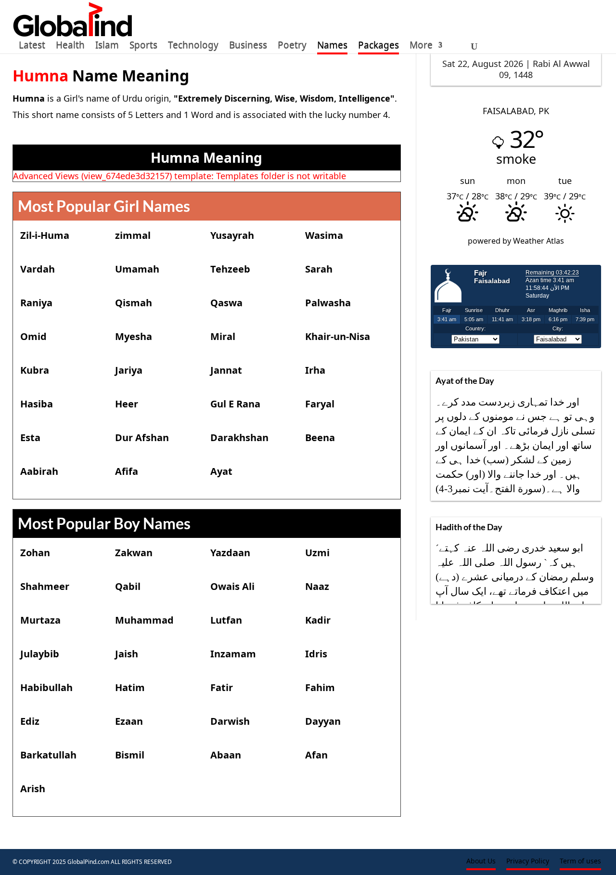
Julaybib (39, 653)
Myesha (133, 336)
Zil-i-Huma (44, 235)
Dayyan (323, 721)
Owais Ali (232, 586)
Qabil (128, 586)
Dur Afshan (142, 437)
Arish (32, 788)
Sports (143, 47)
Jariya (128, 370)
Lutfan (226, 620)
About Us (481, 861)
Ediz (29, 721)
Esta (30, 437)
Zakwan (134, 552)
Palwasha (328, 302)
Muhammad (144, 620)
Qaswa (226, 302)
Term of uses (580, 861)
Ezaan (129, 721)
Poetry (292, 47)
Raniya (36, 302)
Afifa (126, 471)
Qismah (133, 302)
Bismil (129, 754)
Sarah (319, 268)
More (421, 47)
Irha (315, 370)
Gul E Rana (235, 403)
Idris (316, 653)
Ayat (221, 471)
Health (70, 47)
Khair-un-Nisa (337, 336)
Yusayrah (232, 235)
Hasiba (36, 403)
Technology (193, 47)
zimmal (133, 235)
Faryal (319, 403)
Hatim (130, 687)
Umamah (137, 268)
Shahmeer (44, 586)
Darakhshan (239, 437)
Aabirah (39, 471)
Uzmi (317, 552)
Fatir (221, 687)
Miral (222, 336)
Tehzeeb (230, 268)
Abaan (225, 754)
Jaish (126, 653)
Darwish (230, 721)
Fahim (320, 687)
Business (248, 47)
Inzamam (233, 653)
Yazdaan (230, 552)
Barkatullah (48, 754)
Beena (320, 437)
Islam (107, 47)
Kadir (318, 620)
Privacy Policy (527, 861)
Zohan (35, 552)
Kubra (34, 370)
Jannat (226, 370)
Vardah (37, 268)
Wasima (324, 235)
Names (332, 47)
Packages (378, 47)
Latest (32, 47)
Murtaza (40, 620)
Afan (316, 754)
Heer (126, 403)
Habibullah (46, 687)
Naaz (317, 586)
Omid (33, 336)
